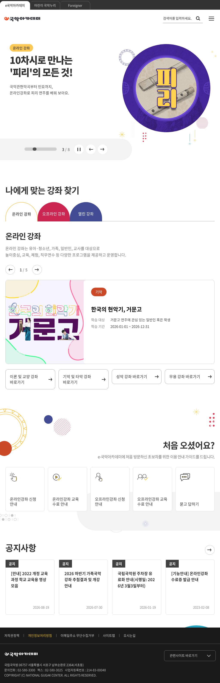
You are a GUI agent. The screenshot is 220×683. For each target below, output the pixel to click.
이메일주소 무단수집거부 (77, 635)
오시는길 (130, 635)
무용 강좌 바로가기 (184, 376)
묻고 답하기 (189, 504)
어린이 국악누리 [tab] (45, 5)
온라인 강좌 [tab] (21, 214)
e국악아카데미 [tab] (15, 5)
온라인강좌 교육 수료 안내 (65, 501)
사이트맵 (109, 635)
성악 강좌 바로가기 (131, 376)
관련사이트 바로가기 (183, 655)
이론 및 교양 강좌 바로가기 (24, 379)
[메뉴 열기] (211, 18)
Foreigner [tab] (75, 5)
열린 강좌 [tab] (86, 214)
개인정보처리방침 (40, 635)
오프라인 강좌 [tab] (53, 214)
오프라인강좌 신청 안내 (110, 501)
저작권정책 (11, 635)
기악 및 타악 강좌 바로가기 (77, 379)
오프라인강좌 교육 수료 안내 (152, 501)
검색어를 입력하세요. (177, 18)
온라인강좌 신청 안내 (23, 501)
